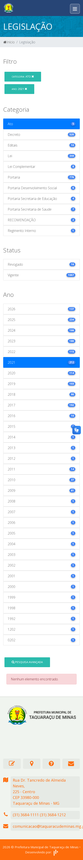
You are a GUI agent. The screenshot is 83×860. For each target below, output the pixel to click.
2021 (18, 89)
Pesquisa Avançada (28, 662)
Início (11, 42)
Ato (21, 76)
